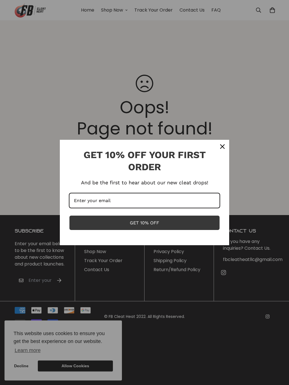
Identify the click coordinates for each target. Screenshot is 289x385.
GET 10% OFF (144, 222)
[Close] (222, 146)
